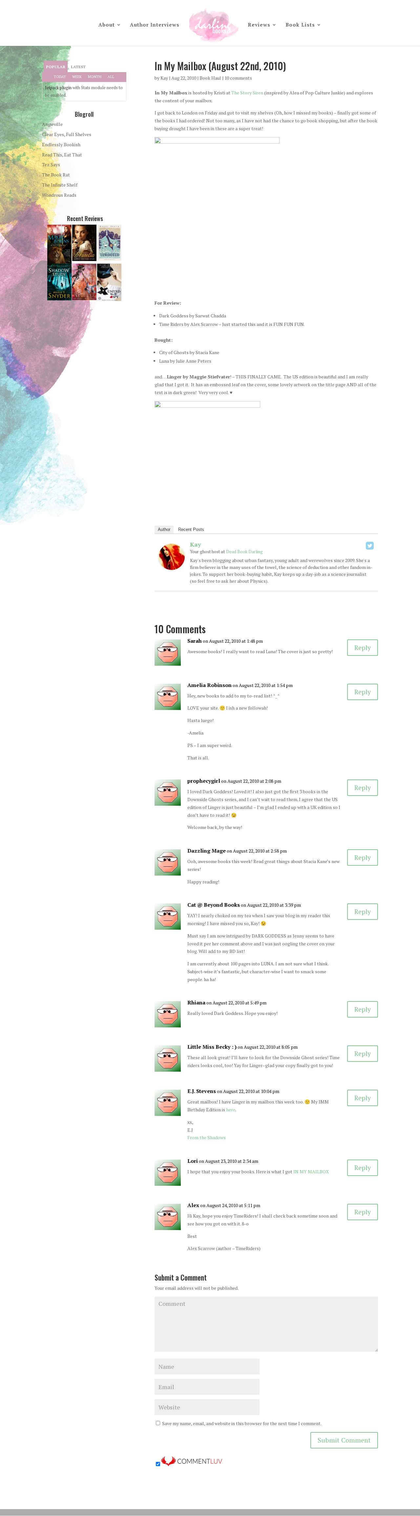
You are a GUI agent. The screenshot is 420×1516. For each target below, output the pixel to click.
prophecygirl (203, 780)
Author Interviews (154, 25)
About (106, 25)
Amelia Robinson (209, 685)
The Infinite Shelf (59, 185)
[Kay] (171, 566)
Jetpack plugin (58, 88)
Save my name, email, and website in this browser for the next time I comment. (242, 1423)
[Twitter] (370, 546)
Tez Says (51, 164)
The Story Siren (247, 93)
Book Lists (300, 25)
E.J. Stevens (201, 1091)
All (111, 76)
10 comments (238, 78)
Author (164, 529)
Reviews (259, 25)
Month (94, 76)
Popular (55, 66)
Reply (362, 647)
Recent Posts (191, 529)
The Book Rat (56, 175)
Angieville (52, 124)
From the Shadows (206, 1137)
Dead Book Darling (244, 552)
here (230, 1109)
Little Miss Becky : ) (212, 1046)
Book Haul (210, 78)
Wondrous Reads (59, 195)
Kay (164, 78)
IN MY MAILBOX (311, 1171)
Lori (192, 1160)
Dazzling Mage (206, 850)
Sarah (194, 640)
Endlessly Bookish (61, 144)
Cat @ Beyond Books (213, 904)
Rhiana (196, 1002)
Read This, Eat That (62, 155)
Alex (193, 1205)
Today (60, 76)
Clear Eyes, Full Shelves (66, 134)
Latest (78, 66)
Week (77, 76)
